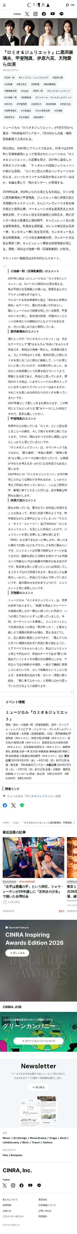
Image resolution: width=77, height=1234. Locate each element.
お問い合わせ (44, 1210)
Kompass (16, 1155)
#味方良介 (22, 84)
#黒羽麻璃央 (50, 84)
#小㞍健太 (26, 110)
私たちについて (10, 1199)
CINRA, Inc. (17, 1170)
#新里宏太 (9, 117)
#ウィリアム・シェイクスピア (33, 77)
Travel (36, 1142)
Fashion (47, 1142)
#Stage (24, 90)
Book (63, 1138)
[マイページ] (4, 5)
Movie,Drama (38, 1138)
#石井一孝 (9, 77)
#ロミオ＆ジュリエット (58, 90)
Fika (5, 1155)
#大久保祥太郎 (43, 110)
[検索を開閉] (67, 5)
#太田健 (8, 84)
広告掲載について (47, 1205)
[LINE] (61, 14)
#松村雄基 (51, 104)
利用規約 (42, 1216)
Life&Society (11, 1142)
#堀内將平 (38, 117)
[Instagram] (35, 14)
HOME (6, 822)
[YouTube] (52, 14)
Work (25, 1142)
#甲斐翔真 (22, 104)
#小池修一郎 (10, 97)
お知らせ (7, 1210)
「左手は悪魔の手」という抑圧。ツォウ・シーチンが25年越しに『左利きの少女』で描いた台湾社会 (33, 891)
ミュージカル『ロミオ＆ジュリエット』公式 (34, 796)
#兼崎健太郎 (10, 90)
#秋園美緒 (26, 97)
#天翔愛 (58, 110)
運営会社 (42, 1199)
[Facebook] (44, 14)
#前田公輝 (58, 77)
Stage (16, 822)
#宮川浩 (8, 104)
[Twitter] (27, 14)
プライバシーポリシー (13, 1216)
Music (6, 1138)
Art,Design (20, 1138)
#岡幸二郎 (38, 90)
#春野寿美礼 (10, 110)
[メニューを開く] (72, 5)
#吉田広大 (36, 104)
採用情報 (7, 1205)
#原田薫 (35, 84)
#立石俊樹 (24, 117)
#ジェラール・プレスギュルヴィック (53, 97)
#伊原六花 (65, 104)
